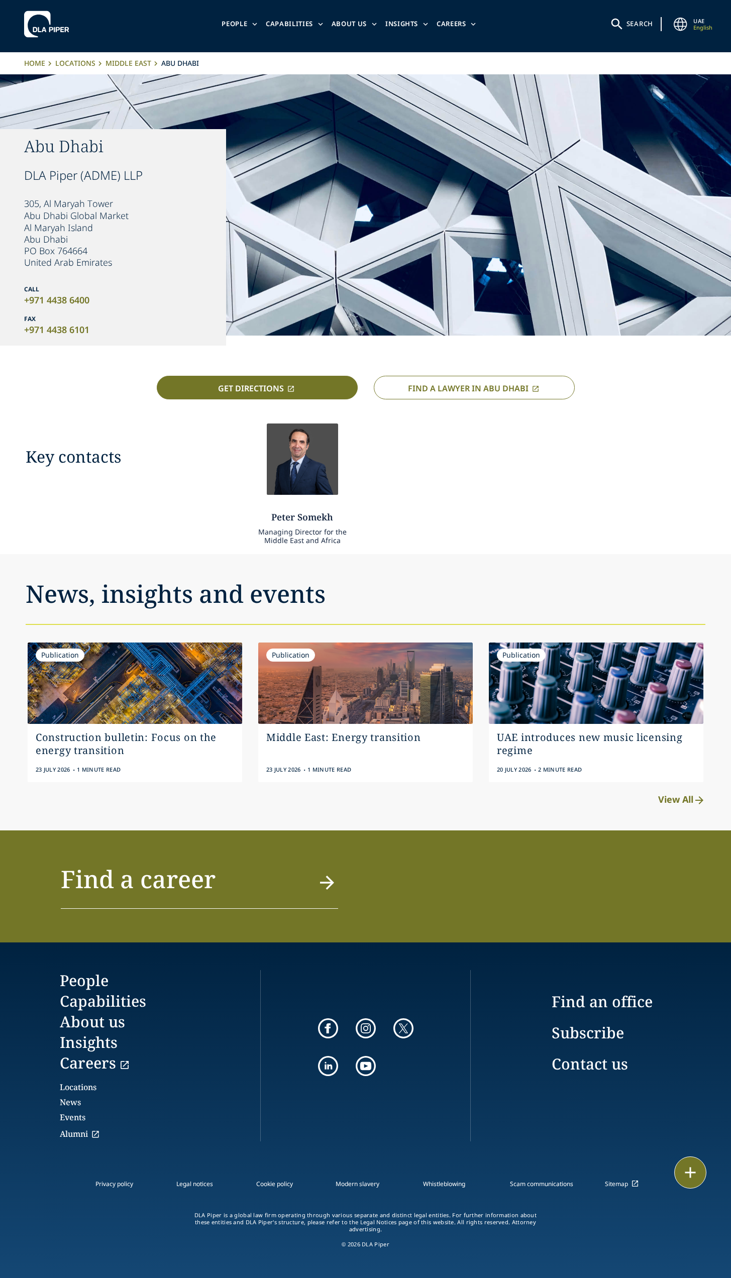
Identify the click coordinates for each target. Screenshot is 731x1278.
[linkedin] (328, 1066)
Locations (75, 63)
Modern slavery (357, 1184)
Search (640, 23)
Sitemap (616, 1184)
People (234, 23)
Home (34, 63)
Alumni (74, 1133)
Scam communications (541, 1184)
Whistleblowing (444, 1184)
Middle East (128, 63)
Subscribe (588, 1032)
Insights (401, 23)
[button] (199, 885)
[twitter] (403, 1028)
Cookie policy (274, 1184)
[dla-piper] (49, 24)
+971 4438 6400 (56, 300)
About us (349, 23)
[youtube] (366, 1066)
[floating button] (690, 1172)
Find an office (602, 1001)
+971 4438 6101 (56, 330)
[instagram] (366, 1028)
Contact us (590, 1063)
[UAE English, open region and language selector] (680, 24)
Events (72, 1117)
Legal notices (194, 1184)
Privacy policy (114, 1184)
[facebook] (328, 1028)
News (70, 1102)
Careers (451, 23)
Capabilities (289, 23)
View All (675, 799)
